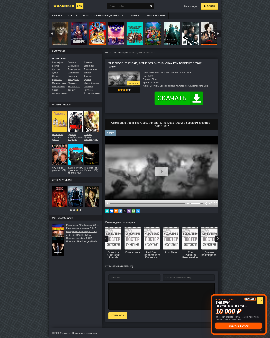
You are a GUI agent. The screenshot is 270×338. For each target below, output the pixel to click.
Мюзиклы (72, 83)
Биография (57, 62)
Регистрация (190, 6)
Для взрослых (74, 69)
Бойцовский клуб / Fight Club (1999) (82, 231)
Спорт (55, 90)
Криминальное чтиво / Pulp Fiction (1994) (82, 228)
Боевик (163, 85)
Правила (135, 15)
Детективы (89, 66)
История (56, 76)
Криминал (57, 79)
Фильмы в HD (111, 53)
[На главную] (64, 6)
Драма (55, 73)
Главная (57, 15)
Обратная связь (155, 15)
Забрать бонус (238, 325)
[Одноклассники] (116, 211)
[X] (125, 211)
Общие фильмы (91, 83)
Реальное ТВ (74, 86)
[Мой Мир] (138, 211)
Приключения (58, 86)
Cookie (72, 15)
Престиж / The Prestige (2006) (81, 241)
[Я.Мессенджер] (107, 211)
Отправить (118, 315)
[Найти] (151, 6)
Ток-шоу (71, 90)
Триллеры (88, 90)
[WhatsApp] (133, 211)
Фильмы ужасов (60, 93)
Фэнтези (87, 73)
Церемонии (73, 66)
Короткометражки (91, 93)
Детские (56, 69)
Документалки (90, 69)
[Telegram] (120, 211)
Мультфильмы (59, 83)
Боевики (72, 62)
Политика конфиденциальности (103, 15)
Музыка (87, 79)
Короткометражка (199, 85)
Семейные (88, 86)
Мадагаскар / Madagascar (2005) (82, 225)
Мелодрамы (73, 79)
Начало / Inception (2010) (79, 238)
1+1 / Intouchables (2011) (79, 235)
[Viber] (129, 211)
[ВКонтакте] (111, 211)
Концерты (72, 76)
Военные (88, 62)
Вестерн (123, 53)
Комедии (88, 76)
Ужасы (171, 85)
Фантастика (73, 73)
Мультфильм (182, 85)
